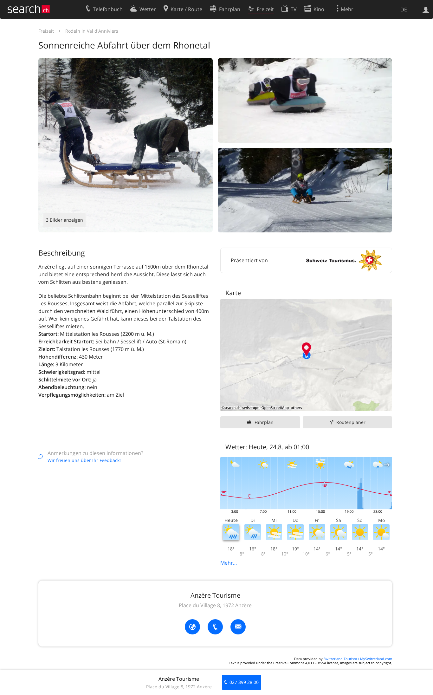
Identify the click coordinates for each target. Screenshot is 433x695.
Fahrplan (264, 422)
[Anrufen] (215, 626)
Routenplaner (350, 422)
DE (403, 9)
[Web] (192, 626)
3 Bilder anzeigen (64, 220)
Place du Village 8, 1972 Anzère (215, 605)
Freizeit (46, 31)
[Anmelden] (426, 9)
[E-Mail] (238, 626)
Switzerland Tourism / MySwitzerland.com (358, 658)
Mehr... (228, 562)
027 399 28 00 (244, 682)
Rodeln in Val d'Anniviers (91, 31)
